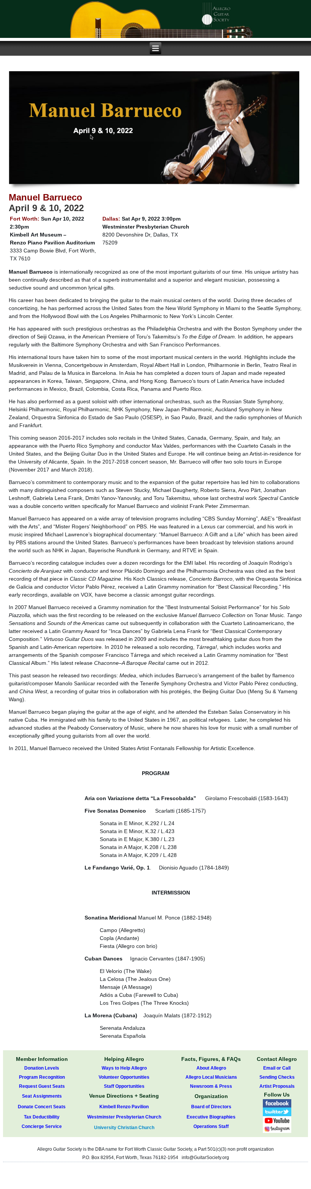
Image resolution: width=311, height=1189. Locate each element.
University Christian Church (124, 1127)
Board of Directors (211, 1106)
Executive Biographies (211, 1117)
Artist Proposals (277, 1086)
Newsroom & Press (211, 1086)
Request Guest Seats (42, 1086)
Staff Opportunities (124, 1086)
